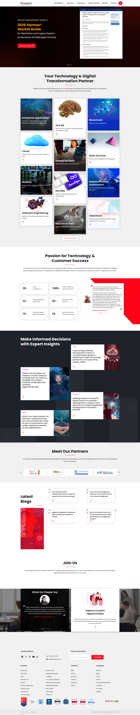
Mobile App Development (53, 682)
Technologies (49, 691)
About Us (98, 670)
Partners (105, 3)
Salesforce (74, 682)
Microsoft (74, 676)
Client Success (93, 3)
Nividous (73, 679)
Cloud (22, 676)
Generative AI (24, 691)
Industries (81, 3)
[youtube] (33, 656)
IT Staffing (49, 676)
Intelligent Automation (52, 673)
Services (70, 3)
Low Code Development (52, 679)
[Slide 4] (49, 629)
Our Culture (99, 688)
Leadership (99, 685)
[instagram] (37, 656)
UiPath (73, 685)
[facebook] (29, 656)
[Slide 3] (112, 313)
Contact (114, 3)
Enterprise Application (27, 685)
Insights (98, 691)
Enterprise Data (25, 688)
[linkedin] (22, 656)
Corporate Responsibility (103, 682)
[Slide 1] (68, 65)
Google (73, 673)
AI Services (24, 670)
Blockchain (24, 673)
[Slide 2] (71, 65)
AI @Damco (58, 3)
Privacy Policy (33, 712)
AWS (72, 670)
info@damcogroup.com (54, 659)
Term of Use (25, 712)
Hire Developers (25, 694)
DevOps (23, 682)
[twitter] (26, 656)
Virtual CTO (49, 694)
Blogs (97, 673)
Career (98, 676)
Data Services (25, 679)
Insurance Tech (50, 670)
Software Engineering (52, 685)
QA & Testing (49, 688)
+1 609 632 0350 (53, 656)
